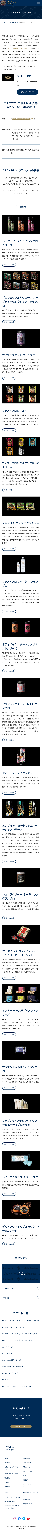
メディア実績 (26, 1458)
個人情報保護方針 (10, 1501)
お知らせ (7, 1493)
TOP (3, 22)
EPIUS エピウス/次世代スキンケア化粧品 (17, 1340)
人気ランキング (7, 1347)
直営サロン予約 (27, 1471)
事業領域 (7, 1478)
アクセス (25, 1475)
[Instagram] (14, 1519)
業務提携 (25, 1480)
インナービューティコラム (12, 1497)
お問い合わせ (27, 1463)
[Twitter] (23, 1519)
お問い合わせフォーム (21, 1426)
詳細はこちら (8, 264)
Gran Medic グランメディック (12, 1367)
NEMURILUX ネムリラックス (13, 1327)
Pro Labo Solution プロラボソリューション (17, 1386)
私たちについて (9, 1458)
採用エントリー (27, 1467)
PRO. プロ (6, 1380)
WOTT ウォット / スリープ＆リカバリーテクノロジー (20, 1321)
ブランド (6, 1482)
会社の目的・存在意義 (11, 1473)
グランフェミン (7, 1353)
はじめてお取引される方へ (21, 119)
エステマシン (26, 1504)
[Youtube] (28, 1519)
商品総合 (25, 1499)
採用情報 (7, 1486)
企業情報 (7, 1463)
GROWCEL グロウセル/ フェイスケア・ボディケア (19, 1334)
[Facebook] (19, 1519)
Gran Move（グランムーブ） (11, 1360)
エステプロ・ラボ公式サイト (27, 92)
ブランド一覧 (12, 22)
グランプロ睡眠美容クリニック (16, 48)
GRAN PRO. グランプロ (10, 1373)
